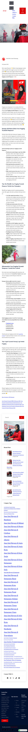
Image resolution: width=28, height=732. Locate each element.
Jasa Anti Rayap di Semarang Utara (11, 610)
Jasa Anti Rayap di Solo (13, 615)
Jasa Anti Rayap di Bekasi (14, 523)
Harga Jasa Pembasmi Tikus (9, 513)
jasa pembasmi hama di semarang (10, 647)
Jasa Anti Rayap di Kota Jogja (13, 554)
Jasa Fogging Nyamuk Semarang (13, 642)
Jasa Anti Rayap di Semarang (11, 572)
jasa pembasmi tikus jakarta (8, 662)
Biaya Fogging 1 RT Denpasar (8, 397)
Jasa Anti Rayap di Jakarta (11, 538)
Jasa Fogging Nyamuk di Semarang (10, 637)
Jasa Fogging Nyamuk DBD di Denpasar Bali (11, 401)
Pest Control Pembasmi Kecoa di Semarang (12, 667)
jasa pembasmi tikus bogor (18, 656)
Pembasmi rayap (9, 323)
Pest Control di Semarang (10, 665)
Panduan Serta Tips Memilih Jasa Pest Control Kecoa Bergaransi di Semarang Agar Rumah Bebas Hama (15, 464)
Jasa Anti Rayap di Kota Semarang (13, 561)
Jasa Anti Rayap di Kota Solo (13, 568)
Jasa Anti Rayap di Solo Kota (13, 620)
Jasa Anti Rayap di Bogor (13, 526)
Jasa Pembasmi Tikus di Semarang (12, 660)
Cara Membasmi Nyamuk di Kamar (9, 507)
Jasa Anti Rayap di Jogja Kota (13, 548)
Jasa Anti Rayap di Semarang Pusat (11, 590)
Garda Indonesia (14, 727)
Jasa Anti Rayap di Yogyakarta (11, 633)
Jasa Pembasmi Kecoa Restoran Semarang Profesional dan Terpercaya (18, 453)
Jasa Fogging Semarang (9, 645)
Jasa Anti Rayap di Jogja (13, 543)
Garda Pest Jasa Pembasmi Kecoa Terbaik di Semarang (12, 509)
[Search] (21, 417)
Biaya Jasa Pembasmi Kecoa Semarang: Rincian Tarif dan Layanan (18, 483)
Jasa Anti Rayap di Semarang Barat (11, 577)
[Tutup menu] (11, 8)
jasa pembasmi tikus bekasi (8, 656)
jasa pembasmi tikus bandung (9, 654)
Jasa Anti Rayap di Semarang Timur (11, 603)
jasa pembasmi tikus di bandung (19, 658)
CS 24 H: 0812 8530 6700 (23, 716)
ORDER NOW (22, 11)
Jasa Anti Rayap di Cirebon (11, 531)
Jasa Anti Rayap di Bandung (11, 518)
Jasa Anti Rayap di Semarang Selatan (11, 597)
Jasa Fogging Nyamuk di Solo (8, 639)
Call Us (5, 720)
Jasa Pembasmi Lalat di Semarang (9, 651)
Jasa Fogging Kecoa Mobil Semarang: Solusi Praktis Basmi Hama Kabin (18, 474)
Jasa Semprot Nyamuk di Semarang (9, 663)
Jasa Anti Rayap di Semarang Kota (11, 583)
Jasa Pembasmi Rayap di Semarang (10, 652)
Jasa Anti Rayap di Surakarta (11, 627)
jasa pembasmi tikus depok (8, 658)
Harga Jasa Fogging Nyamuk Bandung (10, 512)
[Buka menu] (11, 3)
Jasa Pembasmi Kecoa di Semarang (11, 649)
